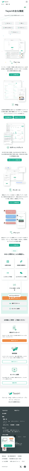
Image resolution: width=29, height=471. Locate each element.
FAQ (9, 421)
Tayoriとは (4, 410)
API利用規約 (4, 458)
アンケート (22, 421)
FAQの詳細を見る (8, 117)
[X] (21, 466)
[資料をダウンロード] (8, 440)
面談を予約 (14, 382)
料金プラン (16, 410)
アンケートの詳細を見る (14, 202)
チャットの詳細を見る (14, 245)
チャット (5, 422)
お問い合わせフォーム (14, 430)
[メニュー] (26, 1)
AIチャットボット (15, 421)
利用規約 (20, 456)
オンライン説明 (15, 308)
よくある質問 (6, 430)
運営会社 (4, 456)
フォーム (5, 421)
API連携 (17, 425)
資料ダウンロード (15, 298)
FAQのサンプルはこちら (19, 117)
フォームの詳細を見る (14, 74)
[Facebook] (25, 466)
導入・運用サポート (16, 431)
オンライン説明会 (6, 431)
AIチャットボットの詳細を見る (14, 160)
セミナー (20, 436)
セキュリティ (6, 425)
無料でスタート (16, 303)
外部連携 (12, 425)
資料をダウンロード (8, 445)
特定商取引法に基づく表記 (15, 458)
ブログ (24, 436)
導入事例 (4, 413)
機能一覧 (5, 419)
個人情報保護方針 (12, 456)
